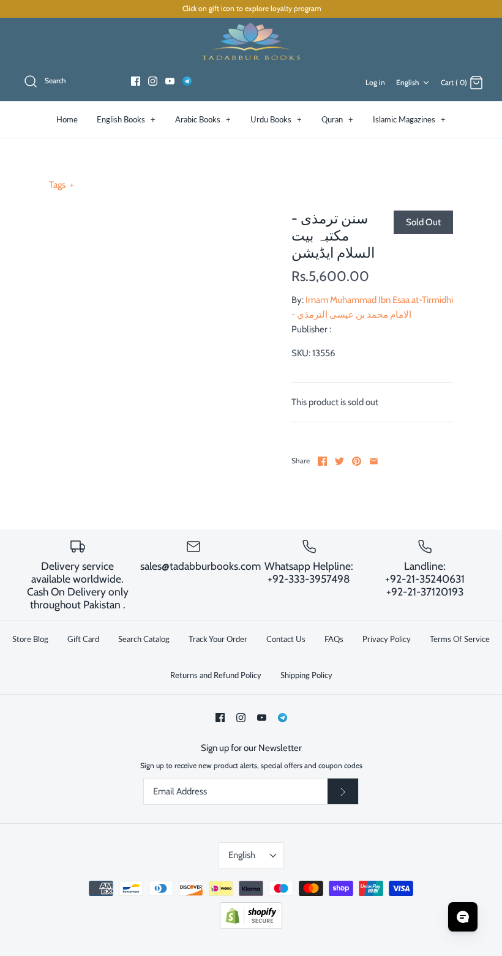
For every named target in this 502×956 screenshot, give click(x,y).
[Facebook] (135, 81)
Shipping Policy (306, 675)
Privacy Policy (386, 639)
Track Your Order (218, 639)
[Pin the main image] (356, 461)
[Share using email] (373, 461)
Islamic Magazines (409, 119)
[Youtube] (169, 81)
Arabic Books (203, 119)
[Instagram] (152, 81)
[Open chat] (463, 917)
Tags (61, 184)
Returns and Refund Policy (215, 675)
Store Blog (30, 639)
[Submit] (343, 791)
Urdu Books (276, 119)
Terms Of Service (460, 639)
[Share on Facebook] (322, 461)
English (407, 82)
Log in (375, 82)
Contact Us (285, 639)
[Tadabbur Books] (251, 41)
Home (67, 119)
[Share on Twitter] (339, 461)
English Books (126, 119)
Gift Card (83, 639)
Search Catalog (144, 639)
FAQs (333, 639)
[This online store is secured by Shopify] (251, 926)
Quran (337, 119)
